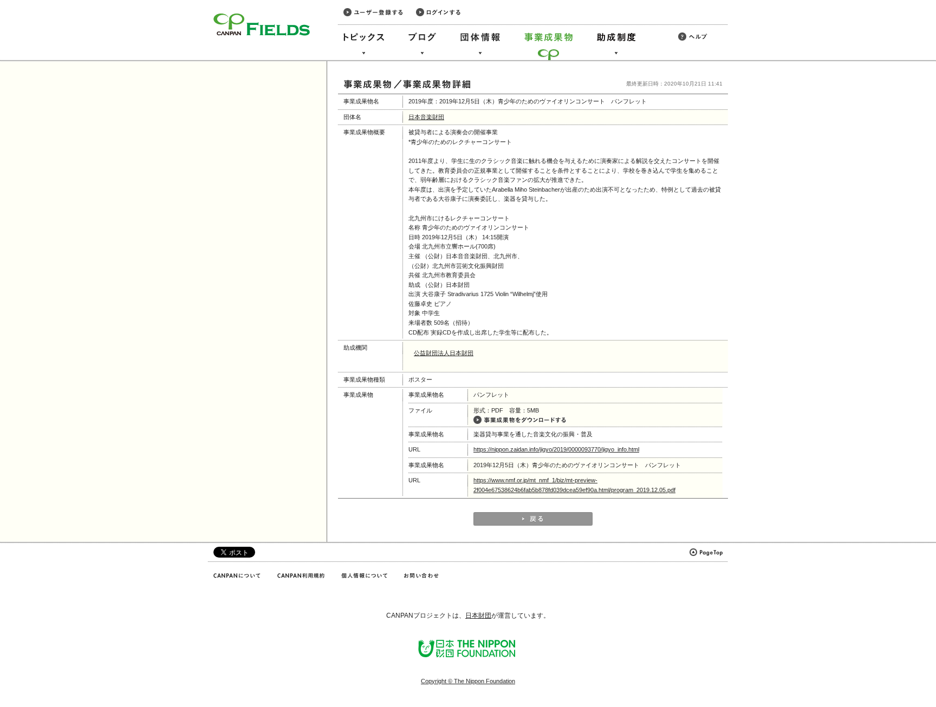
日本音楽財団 (426, 117)
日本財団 (478, 615)
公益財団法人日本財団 (443, 353)
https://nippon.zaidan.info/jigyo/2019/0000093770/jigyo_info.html (556, 449)
